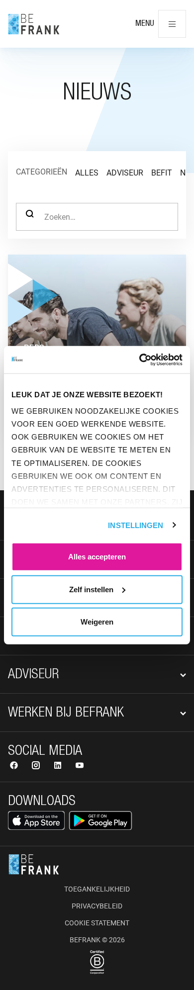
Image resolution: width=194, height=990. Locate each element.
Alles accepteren (97, 556)
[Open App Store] (36, 820)
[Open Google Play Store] (100, 820)
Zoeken (30, 217)
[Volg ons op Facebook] (15, 766)
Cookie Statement (97, 923)
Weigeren (97, 622)
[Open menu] (172, 24)
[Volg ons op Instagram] (37, 766)
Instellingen (135, 525)
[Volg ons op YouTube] (80, 766)
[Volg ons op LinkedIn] (59, 766)
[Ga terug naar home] (34, 24)
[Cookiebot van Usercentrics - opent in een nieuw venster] (140, 359)
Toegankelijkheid (97, 889)
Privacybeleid (97, 906)
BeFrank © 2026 (97, 940)
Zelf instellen (91, 589)
